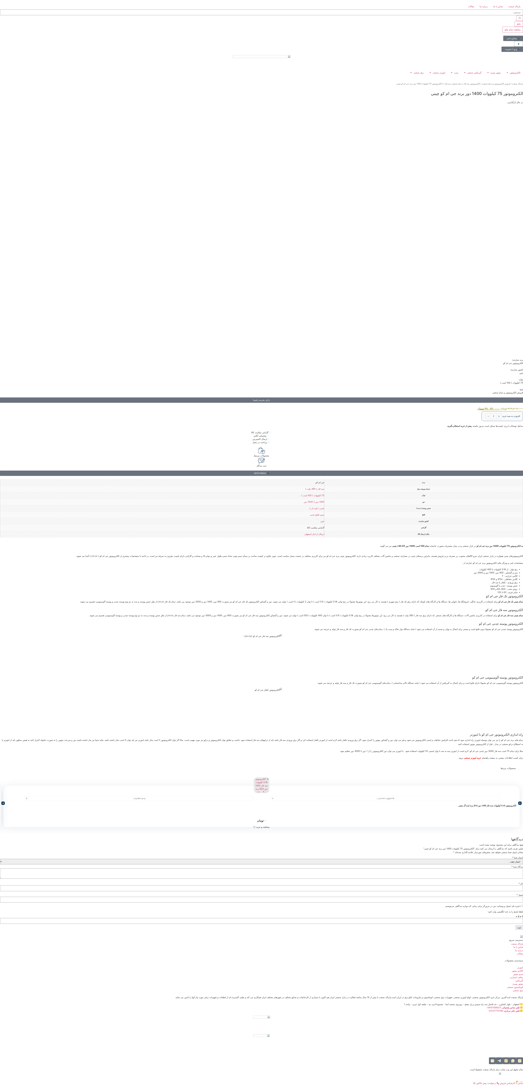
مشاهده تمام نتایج (513, 29)
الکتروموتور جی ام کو (513, 363)
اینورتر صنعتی (439, 72)
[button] (3, 803)
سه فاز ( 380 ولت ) (314, 488)
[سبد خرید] (518, 44)
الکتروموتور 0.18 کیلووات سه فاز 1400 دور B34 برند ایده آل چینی (487, 805)
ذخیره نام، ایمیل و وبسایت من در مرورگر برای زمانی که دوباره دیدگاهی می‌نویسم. (483, 906)
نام (521, 883)
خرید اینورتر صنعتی (472, 757)
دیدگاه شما (517, 867)
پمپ (456, 72)
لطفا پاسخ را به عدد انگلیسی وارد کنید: (505, 912)
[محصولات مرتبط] (261, 450)
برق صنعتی (418, 72)
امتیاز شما (517, 857)
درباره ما (484, 6)
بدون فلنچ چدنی (317, 514)
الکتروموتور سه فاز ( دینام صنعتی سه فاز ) (462, 84)
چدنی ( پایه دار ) (316, 508)
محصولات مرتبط (261, 455)
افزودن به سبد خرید (511, 416)
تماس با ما (498, 6)
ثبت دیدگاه (261, 465)
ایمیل (520, 895)
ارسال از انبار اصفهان (314, 534)
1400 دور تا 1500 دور (314, 501)
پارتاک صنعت (514, 6)
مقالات (471, 6)
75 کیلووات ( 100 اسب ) (312, 495)
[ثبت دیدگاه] (261, 460)
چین (322, 521)
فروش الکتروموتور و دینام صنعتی (496, 84)
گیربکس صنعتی (474, 72)
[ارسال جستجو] (519, 18)
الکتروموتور (515, 72)
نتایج (519, 23)
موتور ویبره (495, 72)
